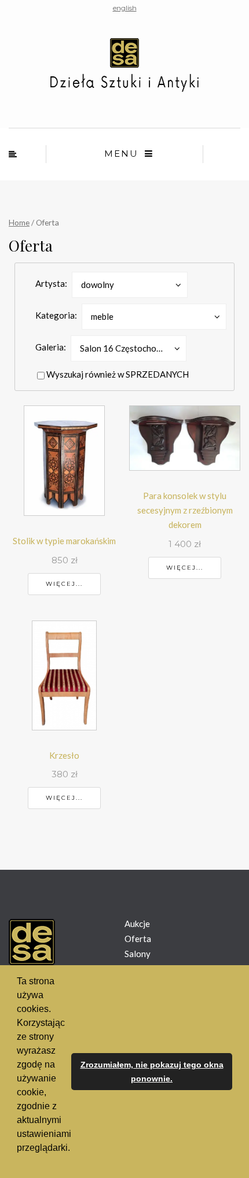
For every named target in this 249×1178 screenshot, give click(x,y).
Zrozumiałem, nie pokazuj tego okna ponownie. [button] (152, 1071)
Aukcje (137, 923)
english (125, 7)
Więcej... (64, 584)
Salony (137, 953)
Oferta (137, 938)
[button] (18, 1163)
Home (19, 222)
